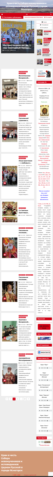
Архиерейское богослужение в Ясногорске (46, 56)
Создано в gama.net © (30, 475)
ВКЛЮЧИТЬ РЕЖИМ (45, 327)
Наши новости (47, 31)
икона (48, 123)
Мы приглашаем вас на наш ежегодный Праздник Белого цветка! (17, 48)
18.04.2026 (23, 123)
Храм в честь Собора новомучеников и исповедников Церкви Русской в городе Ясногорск (26, 6)
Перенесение (42, 123)
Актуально (45, 27)
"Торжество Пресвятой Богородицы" (44, 162)
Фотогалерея (46, 42)
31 (24, 399)
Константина (45, 148)
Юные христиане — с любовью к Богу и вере (25, 163)
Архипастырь (46, 49)
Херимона (44, 144)
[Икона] (44, 110)
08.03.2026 (23, 324)
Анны (40, 156)
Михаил (14, 50)
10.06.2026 (7, 50)
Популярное (44, 25)
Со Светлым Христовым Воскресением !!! (25, 213)
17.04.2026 (23, 165)
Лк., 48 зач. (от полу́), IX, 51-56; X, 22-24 (44, 178)
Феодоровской (44, 158)
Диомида (47, 135)
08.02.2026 (23, 363)
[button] (50, 14)
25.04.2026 (23, 80)
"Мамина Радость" (46, 39)
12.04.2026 (23, 215)
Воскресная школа (47, 59)
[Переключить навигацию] (26, 14)
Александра (44, 152)
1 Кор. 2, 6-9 (41, 203)
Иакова (47, 156)
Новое (45, 22)
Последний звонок (47, 64)
